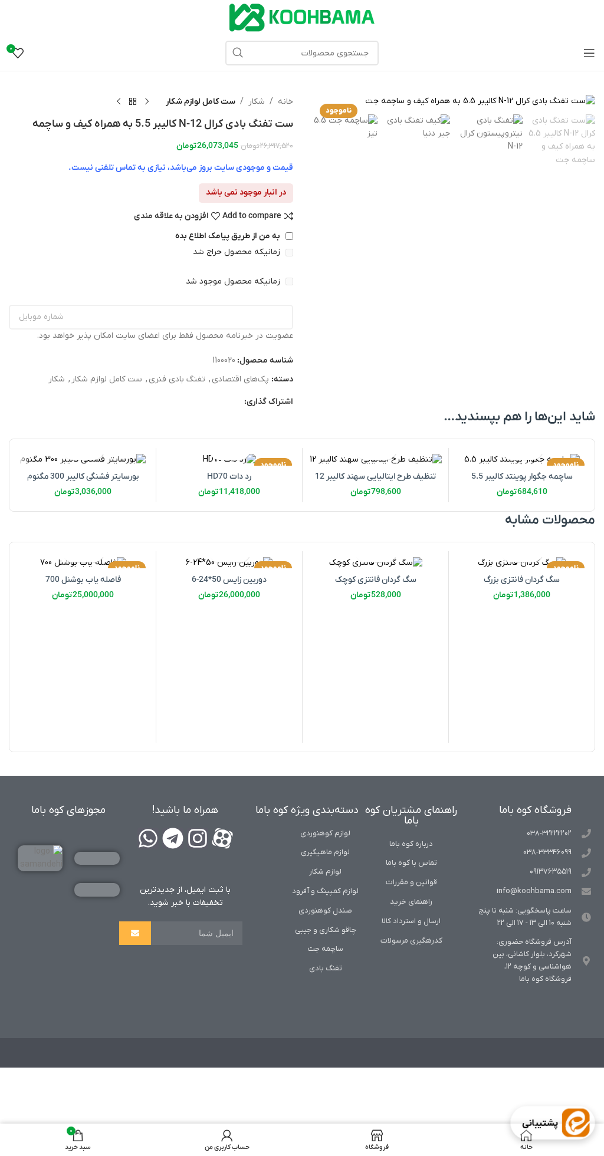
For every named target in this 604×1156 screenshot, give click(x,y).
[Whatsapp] (148, 838)
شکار (256, 101)
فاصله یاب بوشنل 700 (83, 579)
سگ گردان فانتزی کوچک (375, 579)
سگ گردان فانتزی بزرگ (522, 579)
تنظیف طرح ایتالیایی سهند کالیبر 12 (375, 476)
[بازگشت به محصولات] (133, 102)
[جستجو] (237, 53)
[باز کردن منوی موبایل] (589, 53)
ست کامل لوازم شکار (200, 101)
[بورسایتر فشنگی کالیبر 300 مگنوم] (83, 460)
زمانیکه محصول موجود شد (234, 281)
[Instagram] (197, 838)
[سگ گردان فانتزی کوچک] (375, 563)
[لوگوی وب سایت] (302, 17)
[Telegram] (172, 838)
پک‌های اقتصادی (240, 379)
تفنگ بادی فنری (177, 379)
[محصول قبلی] (147, 102)
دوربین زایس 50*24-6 (229, 579)
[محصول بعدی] (118, 102)
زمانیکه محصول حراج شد (238, 252)
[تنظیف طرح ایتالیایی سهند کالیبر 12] (375, 460)
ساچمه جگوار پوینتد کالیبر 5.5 (522, 476)
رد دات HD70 (229, 476)
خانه (285, 101)
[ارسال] (135, 933)
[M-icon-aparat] (222, 838)
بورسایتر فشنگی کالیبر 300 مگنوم (83, 476)
